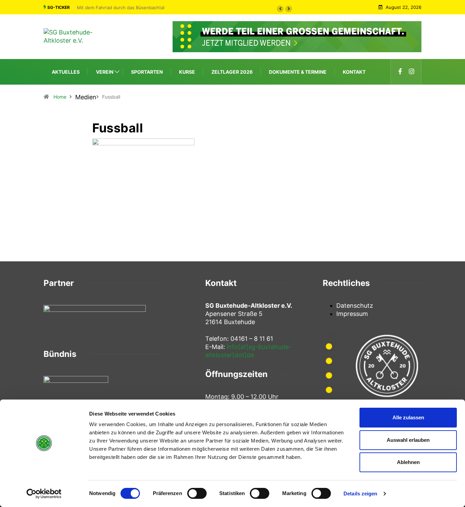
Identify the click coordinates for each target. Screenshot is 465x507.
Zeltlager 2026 (232, 72)
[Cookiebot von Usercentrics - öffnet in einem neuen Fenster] (44, 494)
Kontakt (354, 72)
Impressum (352, 313)
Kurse (187, 72)
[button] (280, 8)
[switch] (197, 493)
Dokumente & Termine (297, 72)
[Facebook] (400, 71)
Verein (104, 72)
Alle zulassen (408, 417)
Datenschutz (354, 305)
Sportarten (147, 72)
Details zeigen (360, 493)
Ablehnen (408, 462)
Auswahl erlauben (408, 440)
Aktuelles (66, 72)
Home (59, 97)
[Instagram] (411, 71)
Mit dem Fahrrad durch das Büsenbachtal (120, 7)
